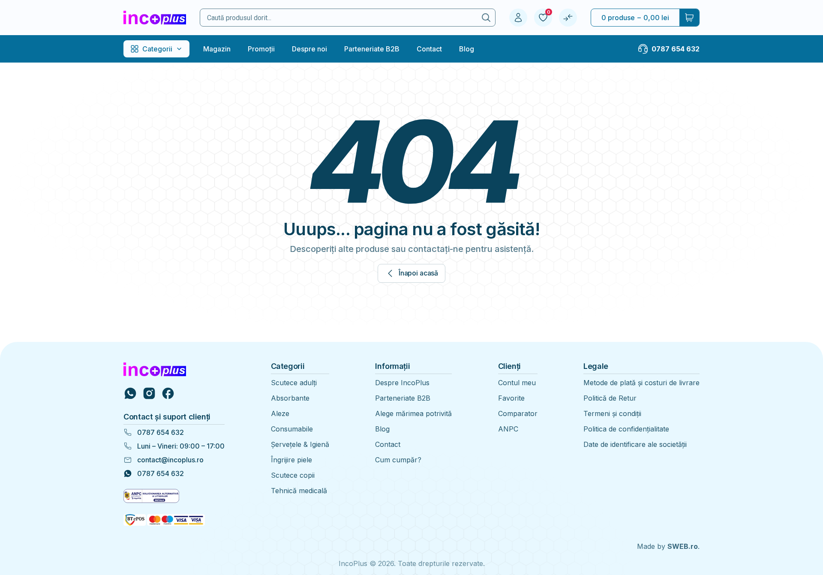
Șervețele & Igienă (300, 444)
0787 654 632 (160, 432)
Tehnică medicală (299, 490)
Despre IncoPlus (402, 382)
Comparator (518, 413)
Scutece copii (293, 475)
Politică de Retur (610, 398)
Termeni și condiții (612, 413)
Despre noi (309, 49)
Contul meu (517, 382)
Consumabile (292, 429)
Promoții (261, 49)
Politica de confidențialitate (626, 429)
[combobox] (338, 17)
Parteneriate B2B (371, 49)
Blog (466, 49)
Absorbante (290, 398)
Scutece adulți (294, 382)
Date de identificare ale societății (635, 444)
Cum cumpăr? (398, 459)
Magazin (217, 49)
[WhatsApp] (130, 393)
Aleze (280, 413)
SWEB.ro (682, 546)
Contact (429, 49)
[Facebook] (168, 393)
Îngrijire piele (291, 459)
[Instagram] (149, 393)
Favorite (511, 398)
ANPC (508, 429)
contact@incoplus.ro (170, 459)
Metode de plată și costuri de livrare (641, 382)
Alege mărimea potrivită (413, 413)
